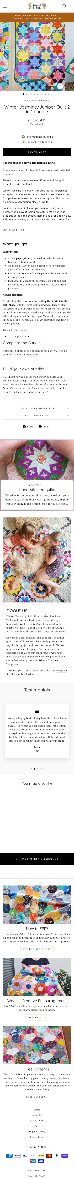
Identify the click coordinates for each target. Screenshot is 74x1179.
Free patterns (37, 1097)
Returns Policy (37, 1137)
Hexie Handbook (40, 100)
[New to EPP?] (37, 904)
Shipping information (37, 408)
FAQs (37, 1126)
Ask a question (37, 415)
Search (37, 1109)
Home (27, 100)
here (41, 269)
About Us (37, 1115)
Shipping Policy (37, 1131)
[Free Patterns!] (37, 1045)
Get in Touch (37, 1120)
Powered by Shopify (37, 1176)
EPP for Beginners (37, 949)
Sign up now (37, 1017)
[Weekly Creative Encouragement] (37, 977)
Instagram (61, 670)
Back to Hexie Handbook (39, 859)
